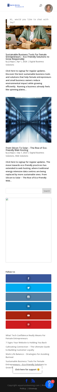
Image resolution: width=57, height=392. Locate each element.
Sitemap (32, 388)
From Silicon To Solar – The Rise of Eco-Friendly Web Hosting (26, 149)
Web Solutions (21, 156)
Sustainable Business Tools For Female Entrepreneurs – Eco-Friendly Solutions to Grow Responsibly (27, 56)
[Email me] (49, 8)
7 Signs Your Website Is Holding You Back (26, 342)
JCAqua (11, 61)
